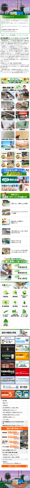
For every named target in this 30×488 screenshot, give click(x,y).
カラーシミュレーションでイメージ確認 (19, 212)
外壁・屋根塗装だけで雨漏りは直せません (13, 412)
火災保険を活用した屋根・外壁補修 (11, 457)
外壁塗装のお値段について (9, 417)
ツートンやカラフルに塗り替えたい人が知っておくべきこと (19, 251)
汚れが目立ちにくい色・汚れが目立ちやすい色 (19, 231)
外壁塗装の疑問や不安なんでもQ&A (11, 414)
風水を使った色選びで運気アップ (17, 222)
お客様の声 (5, 405)
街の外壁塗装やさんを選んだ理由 (10, 407)
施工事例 (5, 400)
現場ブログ (5, 403)
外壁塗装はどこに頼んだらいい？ (10, 454)
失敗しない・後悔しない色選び (19, 203)
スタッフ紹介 (6, 419)
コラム (7, 35)
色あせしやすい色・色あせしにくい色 (16, 241)
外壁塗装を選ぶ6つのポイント (10, 410)
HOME (2, 35)
